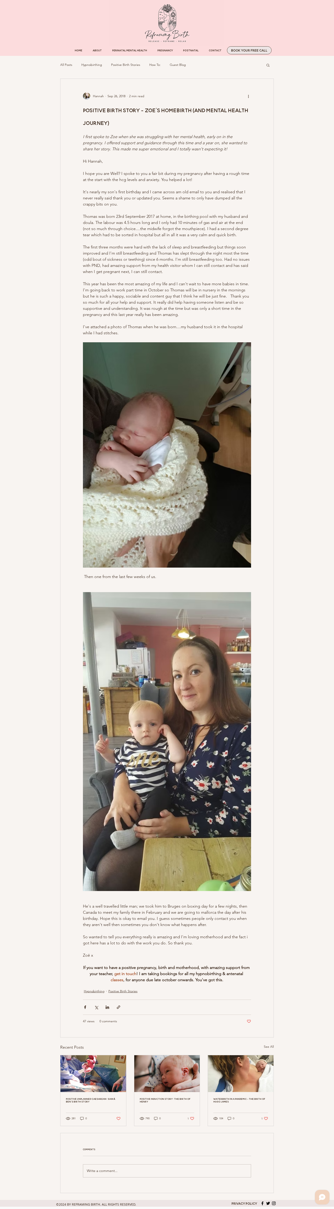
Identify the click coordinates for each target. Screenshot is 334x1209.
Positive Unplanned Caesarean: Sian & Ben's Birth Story (90, 1100)
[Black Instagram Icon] (273, 1203)
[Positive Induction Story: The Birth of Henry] (167, 1073)
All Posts (66, 65)
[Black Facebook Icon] (262, 1203)
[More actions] (248, 96)
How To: (155, 65)
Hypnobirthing (91, 65)
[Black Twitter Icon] (268, 1203)
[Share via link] (118, 1007)
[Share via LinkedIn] (107, 1007)
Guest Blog (178, 65)
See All (269, 1047)
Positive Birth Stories (125, 65)
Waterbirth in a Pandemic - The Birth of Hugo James (239, 1100)
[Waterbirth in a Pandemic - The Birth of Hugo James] (241, 1073)
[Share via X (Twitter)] (96, 1007)
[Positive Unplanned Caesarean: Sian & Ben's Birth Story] (93, 1073)
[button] (268, 65)
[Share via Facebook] (85, 1007)
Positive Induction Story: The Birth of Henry (165, 1100)
